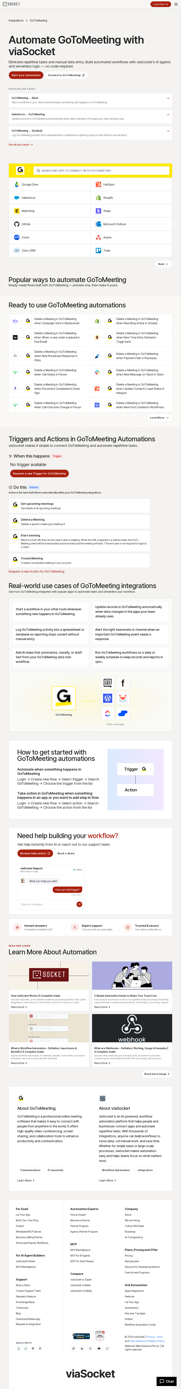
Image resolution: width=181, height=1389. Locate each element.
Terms (159, 1336)
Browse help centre (33, 853)
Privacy (150, 1336)
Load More (157, 417)
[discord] (107, 1348)
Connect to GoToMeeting (64, 75)
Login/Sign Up (160, 4)
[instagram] (73, 1348)
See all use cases (19, 144)
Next (161, 264)
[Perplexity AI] (33, 1348)
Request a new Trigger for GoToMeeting (39, 473)
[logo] (13, 4)
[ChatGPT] (19, 1348)
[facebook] (82, 1348)
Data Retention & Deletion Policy (147, 1340)
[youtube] (99, 1348)
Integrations (16, 20)
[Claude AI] (26, 1348)
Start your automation (26, 75)
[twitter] (90, 1348)
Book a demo (66, 853)
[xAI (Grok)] (40, 1348)
